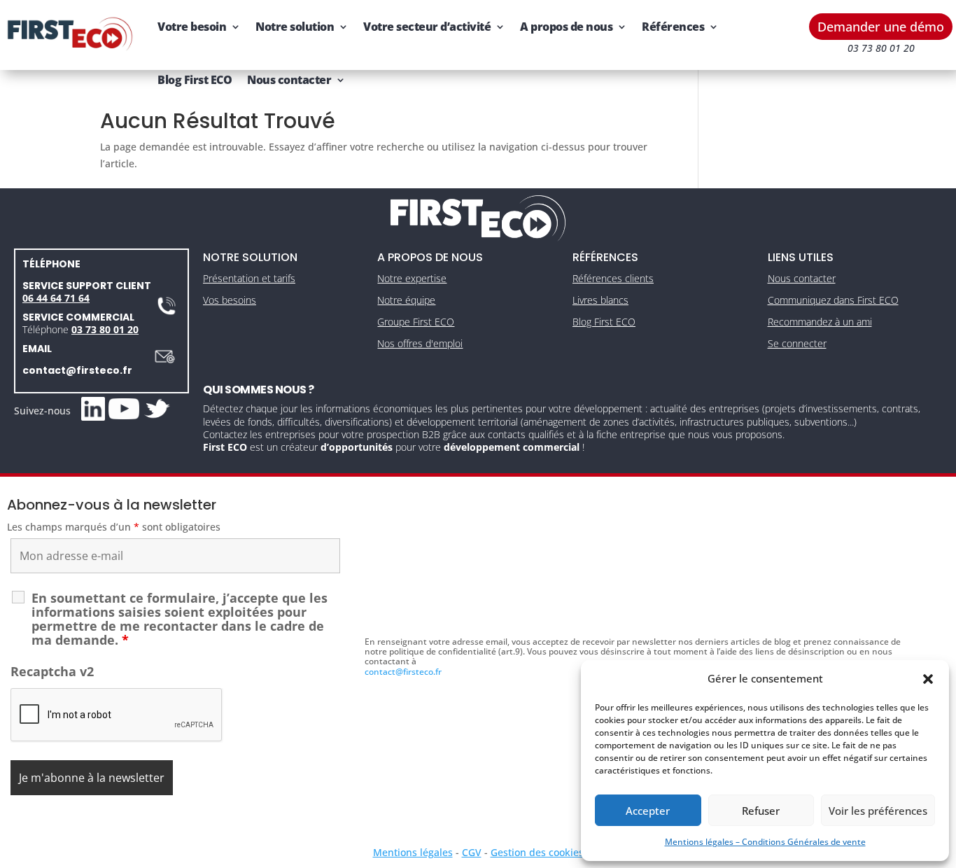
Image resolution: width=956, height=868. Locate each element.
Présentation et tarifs (249, 278)
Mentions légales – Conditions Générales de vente (765, 842)
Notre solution (294, 26)
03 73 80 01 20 (105, 329)
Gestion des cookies (537, 852)
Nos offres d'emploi (420, 343)
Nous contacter (289, 80)
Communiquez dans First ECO (833, 300)
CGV (471, 852)
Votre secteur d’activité (427, 26)
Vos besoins (229, 300)
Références (673, 26)
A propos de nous (566, 26)
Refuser (761, 811)
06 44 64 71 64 (56, 297)
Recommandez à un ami (820, 321)
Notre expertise (412, 278)
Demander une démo (880, 26)
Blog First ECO (194, 80)
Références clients (613, 278)
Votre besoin (191, 26)
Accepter (648, 811)
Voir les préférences (878, 811)
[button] (928, 679)
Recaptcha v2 (52, 671)
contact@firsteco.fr (77, 370)
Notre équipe (406, 300)
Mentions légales (413, 852)
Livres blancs (600, 300)
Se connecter (797, 343)
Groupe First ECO (415, 321)
